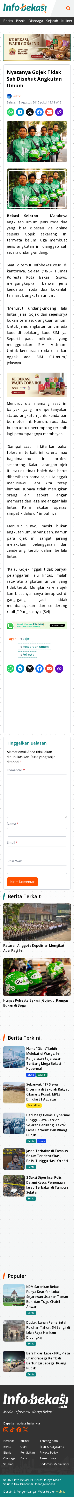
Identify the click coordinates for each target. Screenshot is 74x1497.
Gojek (25, 639)
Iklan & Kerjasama (52, 1447)
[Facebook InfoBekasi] (18, 1429)
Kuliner (66, 20)
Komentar (16, 770)
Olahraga (36, 20)
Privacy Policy (49, 1452)
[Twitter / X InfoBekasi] (25, 1429)
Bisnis (20, 20)
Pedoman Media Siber (54, 1464)
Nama (13, 823)
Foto (23, 1458)
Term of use (48, 1458)
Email (12, 842)
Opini (23, 1447)
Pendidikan (27, 1452)
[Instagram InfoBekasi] (5, 1429)
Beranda (9, 1441)
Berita (8, 20)
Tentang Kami (49, 1441)
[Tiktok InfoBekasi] (12, 1429)
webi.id (60, 1491)
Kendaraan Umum (34, 647)
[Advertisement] (37, 704)
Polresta (27, 654)
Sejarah (52, 20)
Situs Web (14, 861)
